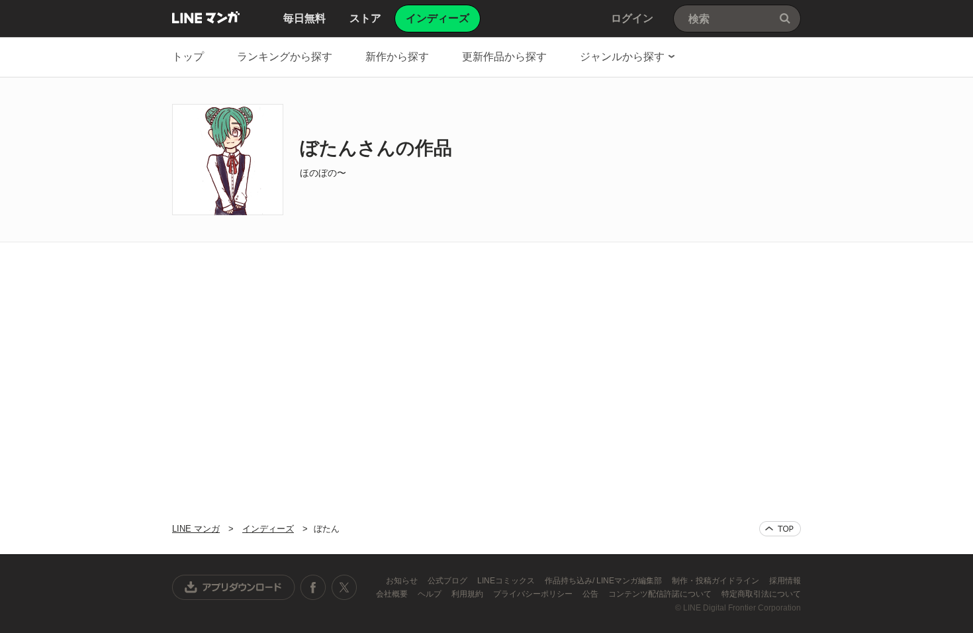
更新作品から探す (504, 56)
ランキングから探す (284, 56)
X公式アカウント (344, 587)
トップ (188, 56)
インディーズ (268, 529)
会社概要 (393, 594)
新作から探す (397, 56)
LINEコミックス (507, 580)
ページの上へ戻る (780, 528)
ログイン (632, 18)
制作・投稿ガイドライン (716, 580)
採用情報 (785, 580)
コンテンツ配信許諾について (661, 594)
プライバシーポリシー (534, 594)
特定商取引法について (761, 594)
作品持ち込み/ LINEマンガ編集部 (604, 580)
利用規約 (468, 594)
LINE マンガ (206, 17)
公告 (591, 594)
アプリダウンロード (233, 587)
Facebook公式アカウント (313, 587)
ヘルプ (430, 594)
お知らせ (403, 580)
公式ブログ (448, 580)
